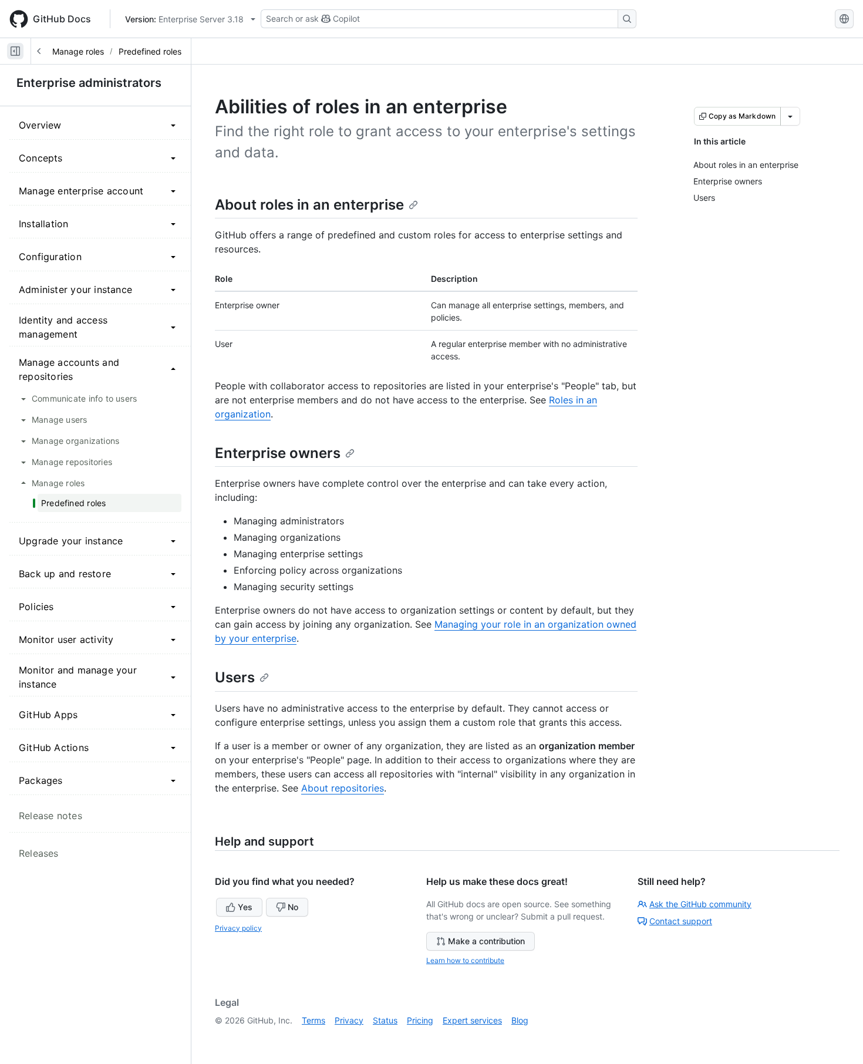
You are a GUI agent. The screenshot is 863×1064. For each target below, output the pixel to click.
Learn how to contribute (465, 960)
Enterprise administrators (88, 83)
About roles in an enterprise (309, 204)
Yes (245, 907)
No (293, 907)
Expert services (472, 1020)
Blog (519, 1020)
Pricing (420, 1020)
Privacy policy (238, 928)
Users (235, 677)
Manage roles (78, 51)
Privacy (349, 1020)
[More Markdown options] (790, 116)
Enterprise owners (278, 453)
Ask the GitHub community (700, 904)
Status (385, 1020)
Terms (313, 1020)
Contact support (680, 921)
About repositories (342, 788)
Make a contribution (486, 941)
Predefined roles (150, 51)
